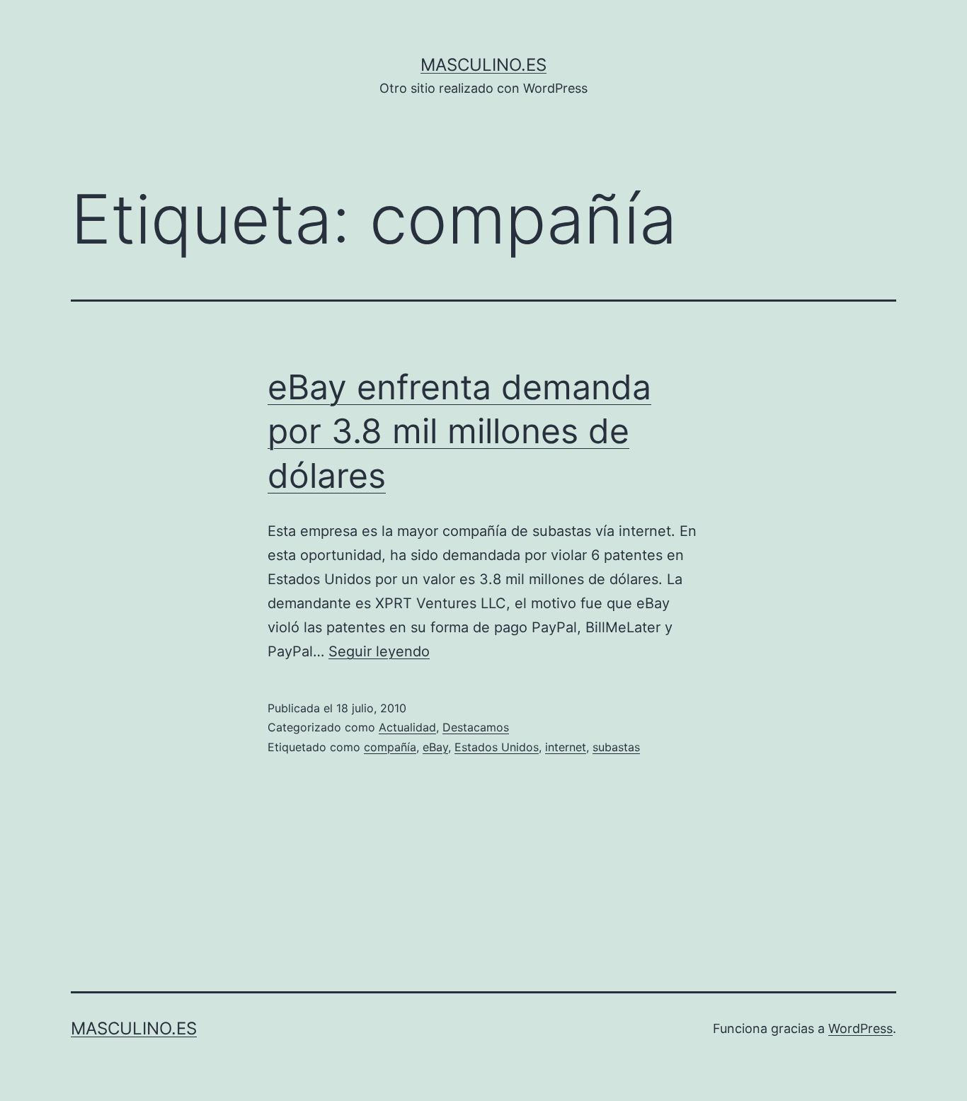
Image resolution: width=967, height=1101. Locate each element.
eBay (435, 747)
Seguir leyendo (379, 651)
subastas (616, 747)
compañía (390, 747)
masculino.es (483, 65)
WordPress (860, 1028)
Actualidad (407, 727)
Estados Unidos (496, 747)
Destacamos (475, 727)
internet (565, 747)
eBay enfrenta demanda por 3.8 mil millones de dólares (459, 431)
